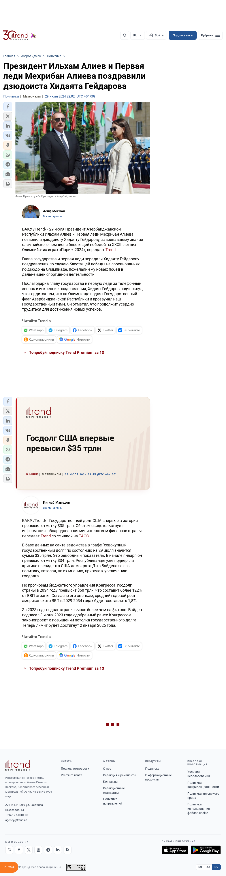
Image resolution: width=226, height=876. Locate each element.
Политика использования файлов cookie (198, 809)
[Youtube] (38, 850)
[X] (29, 850)
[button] (8, 106)
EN (200, 866)
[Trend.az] (19, 35)
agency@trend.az (16, 820)
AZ (208, 866)
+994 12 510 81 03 (16, 815)
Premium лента (71, 775)
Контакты (110, 781)
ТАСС (84, 536)
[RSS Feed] (68, 850)
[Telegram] (48, 850)
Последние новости (75, 768)
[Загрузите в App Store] (175, 850)
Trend (110, 249)
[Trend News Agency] (17, 765)
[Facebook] (19, 850)
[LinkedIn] (58, 850)
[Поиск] (124, 35)
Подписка (152, 768)
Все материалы (52, 216)
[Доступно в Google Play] (206, 850)
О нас (107, 768)
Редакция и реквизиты (119, 775)
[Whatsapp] (9, 850)
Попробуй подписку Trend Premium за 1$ (66, 352)
